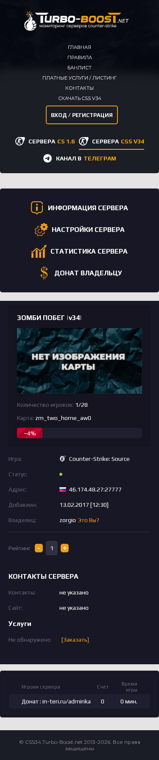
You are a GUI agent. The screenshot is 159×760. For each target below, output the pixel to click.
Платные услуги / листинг (79, 78)
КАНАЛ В (86, 158)
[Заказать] (75, 639)
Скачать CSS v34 (79, 98)
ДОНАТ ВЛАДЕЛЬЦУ (88, 273)
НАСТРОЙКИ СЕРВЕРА (88, 230)
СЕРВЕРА (51, 141)
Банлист (79, 68)
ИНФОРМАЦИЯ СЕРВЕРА (88, 208)
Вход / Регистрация (82, 115)
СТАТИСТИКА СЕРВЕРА (89, 251)
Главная (79, 47)
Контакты (79, 88)
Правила (79, 57)
